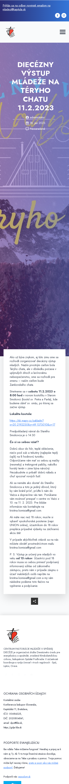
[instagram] (63, 15)
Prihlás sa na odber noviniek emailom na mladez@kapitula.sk (26, 7)
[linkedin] (25, 674)
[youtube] (31, 674)
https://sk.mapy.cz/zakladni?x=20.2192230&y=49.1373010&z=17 (32, 423)
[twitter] (12, 674)
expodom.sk (24, 776)
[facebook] (57, 15)
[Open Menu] (62, 32)
